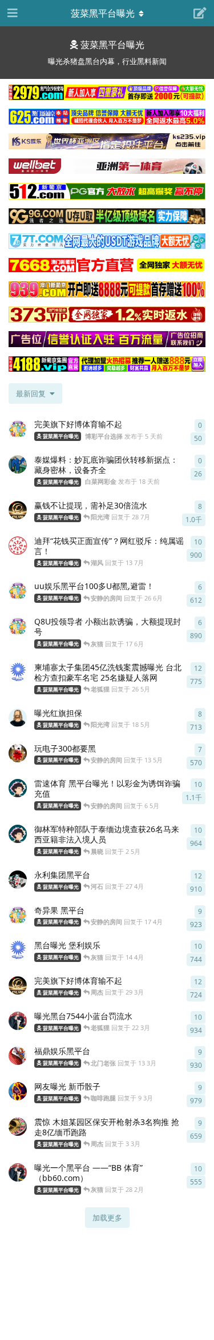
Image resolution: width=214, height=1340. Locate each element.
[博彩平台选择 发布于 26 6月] (18, 591)
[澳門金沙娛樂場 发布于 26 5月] (18, 672)
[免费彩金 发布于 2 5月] (18, 834)
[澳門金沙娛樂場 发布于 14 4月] (18, 950)
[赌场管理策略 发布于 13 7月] (18, 545)
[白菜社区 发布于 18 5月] (18, 718)
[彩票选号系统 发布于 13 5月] (18, 753)
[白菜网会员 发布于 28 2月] (18, 1172)
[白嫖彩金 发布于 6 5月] (18, 788)
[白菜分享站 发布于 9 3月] (18, 1091)
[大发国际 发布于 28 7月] (18, 510)
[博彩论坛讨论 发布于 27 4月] (18, 879)
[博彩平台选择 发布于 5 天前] (18, 429)
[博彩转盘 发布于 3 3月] (18, 1127)
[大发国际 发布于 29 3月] (18, 985)
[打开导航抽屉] (11, 13)
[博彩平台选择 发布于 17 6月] (18, 626)
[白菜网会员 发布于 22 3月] (18, 1021)
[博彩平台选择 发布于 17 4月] (18, 915)
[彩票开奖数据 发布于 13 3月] (18, 1056)
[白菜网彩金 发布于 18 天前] (18, 464)
